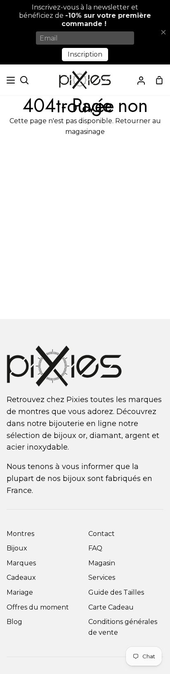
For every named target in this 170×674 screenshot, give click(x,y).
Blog (14, 622)
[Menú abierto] (11, 80)
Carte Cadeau (111, 607)
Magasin (101, 563)
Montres (20, 534)
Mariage (20, 592)
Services (101, 577)
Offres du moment (38, 607)
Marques (21, 563)
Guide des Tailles (116, 592)
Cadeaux (21, 577)
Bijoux (17, 548)
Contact (101, 534)
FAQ (95, 548)
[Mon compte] (141, 79)
